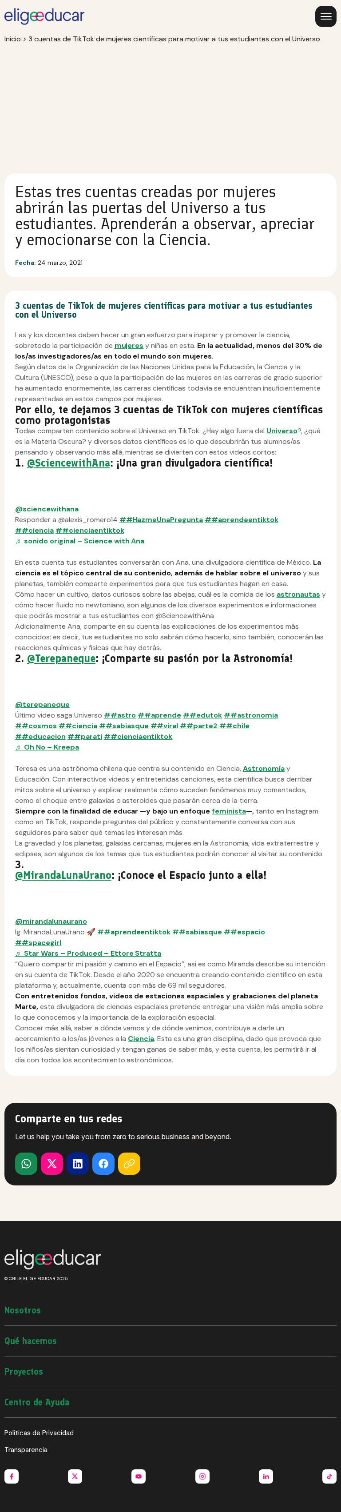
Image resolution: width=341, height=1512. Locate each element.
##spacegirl (38, 942)
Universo (281, 430)
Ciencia (141, 1038)
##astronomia (251, 715)
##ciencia (34, 530)
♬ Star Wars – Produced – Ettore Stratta (88, 953)
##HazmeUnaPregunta (161, 519)
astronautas (298, 594)
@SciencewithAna (68, 462)
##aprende (159, 715)
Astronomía (264, 768)
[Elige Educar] (44, 16)
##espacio (244, 932)
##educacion (40, 736)
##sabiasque (124, 725)
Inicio (12, 39)
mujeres (129, 345)
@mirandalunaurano (51, 921)
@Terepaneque (61, 658)
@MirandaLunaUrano (63, 875)
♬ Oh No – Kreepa (47, 747)
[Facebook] (103, 1164)
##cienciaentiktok (90, 530)
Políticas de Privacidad (39, 1432)
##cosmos (36, 725)
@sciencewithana (47, 509)
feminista (229, 811)
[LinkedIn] (78, 1164)
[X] (26, 1164)
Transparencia (26, 1449)
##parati (84, 736)
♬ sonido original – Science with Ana (79, 541)
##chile (234, 725)
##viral (164, 725)
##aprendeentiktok (241, 519)
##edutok (202, 715)
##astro (120, 715)
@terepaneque (42, 704)
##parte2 (199, 725)
